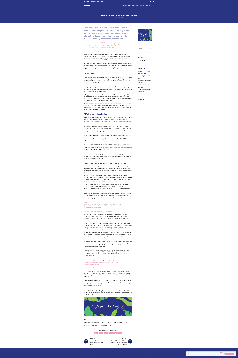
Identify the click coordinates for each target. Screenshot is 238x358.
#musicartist (110, 206)
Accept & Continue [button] (229, 353)
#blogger (92, 47)
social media (87, 322)
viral (110, 325)
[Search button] (151, 48)
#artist (104, 206)
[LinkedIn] (111, 333)
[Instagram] (153, 1)
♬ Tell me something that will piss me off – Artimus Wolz (98, 211)
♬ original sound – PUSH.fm (102, 51)
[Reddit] (115, 333)
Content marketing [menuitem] (140, 5)
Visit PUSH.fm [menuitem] (86, 1)
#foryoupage (118, 45)
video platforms (103, 325)
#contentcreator (111, 260)
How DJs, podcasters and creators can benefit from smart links (144, 85)
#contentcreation (88, 262)
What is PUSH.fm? (142, 60)
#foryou (112, 45)
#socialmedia (95, 264)
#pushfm (102, 45)
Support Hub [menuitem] (100, 1)
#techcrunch (92, 45)
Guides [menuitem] (146, 5)
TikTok (102, 322)
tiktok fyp (127, 322)
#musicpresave (98, 207)
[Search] (153, 5)
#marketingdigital (88, 264)
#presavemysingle (94, 206)
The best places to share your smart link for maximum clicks (145, 76)
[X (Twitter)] (101, 333)
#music (101, 206)
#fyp (109, 45)
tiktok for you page (118, 322)
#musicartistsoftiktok (89, 207)
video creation (95, 325)
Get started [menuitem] (93, 1)
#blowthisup (98, 47)
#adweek (86, 45)
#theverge (97, 45)
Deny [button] (221, 353)
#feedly (117, 44)
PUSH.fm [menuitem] (124, 5)
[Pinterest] (106, 333)
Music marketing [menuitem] (131, 5)
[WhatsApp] (120, 333)
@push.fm (102, 42)
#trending (116, 262)
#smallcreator (95, 262)
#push (106, 45)
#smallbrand (112, 47)
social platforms (95, 322)
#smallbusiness (104, 47)
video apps (86, 325)
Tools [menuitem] (150, 5)
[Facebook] (150, 1)
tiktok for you (109, 322)
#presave (87, 206)
